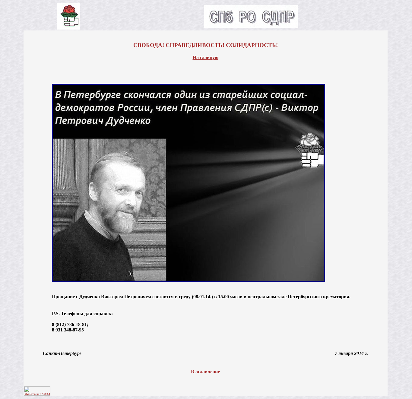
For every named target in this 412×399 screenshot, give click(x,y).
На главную (205, 57)
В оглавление (205, 371)
